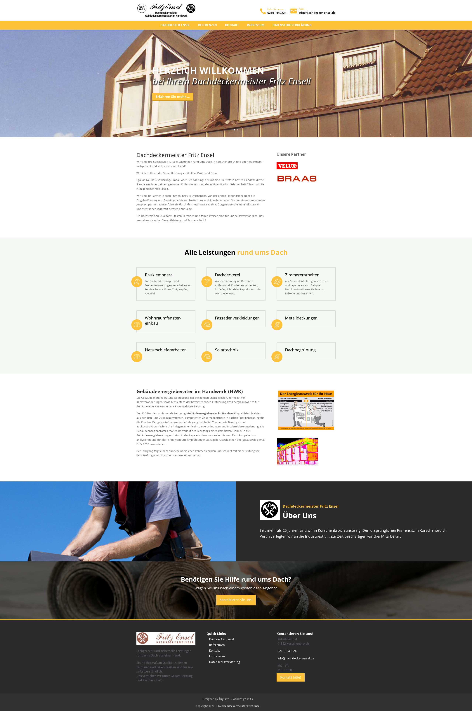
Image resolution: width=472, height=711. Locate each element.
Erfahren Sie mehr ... (173, 96)
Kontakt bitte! (290, 677)
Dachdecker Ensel (175, 25)
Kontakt (232, 25)
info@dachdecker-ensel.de (295, 658)
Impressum (255, 25)
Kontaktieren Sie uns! (236, 600)
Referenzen (207, 25)
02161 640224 (286, 651)
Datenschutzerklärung (292, 25)
